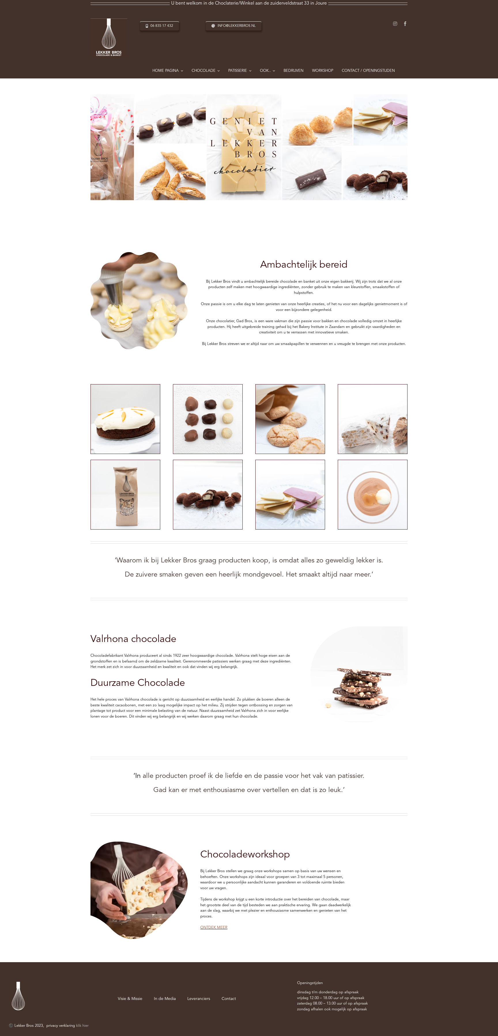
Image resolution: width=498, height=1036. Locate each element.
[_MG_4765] (290, 462)
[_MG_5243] (125, 386)
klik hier (82, 1026)
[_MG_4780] (207, 462)
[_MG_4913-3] (125, 462)
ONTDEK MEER (213, 928)
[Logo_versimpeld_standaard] (18, 984)
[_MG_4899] (290, 386)
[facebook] (405, 23)
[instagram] (395, 23)
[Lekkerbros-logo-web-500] (108, 20)
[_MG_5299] (372, 462)
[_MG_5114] (207, 386)
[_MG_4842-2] (372, 386)
